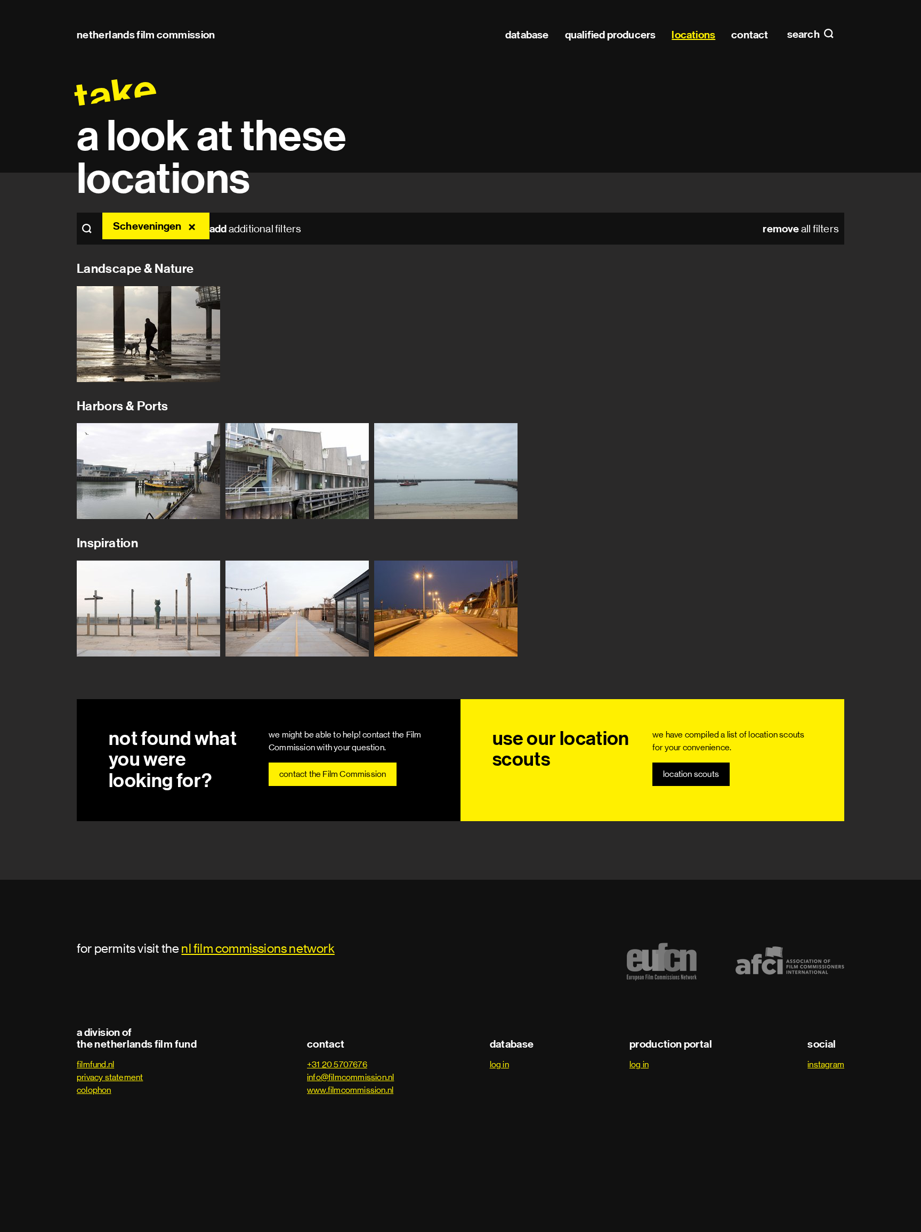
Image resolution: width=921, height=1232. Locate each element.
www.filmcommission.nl (350, 1090)
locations (693, 34)
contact (749, 34)
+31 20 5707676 (337, 1064)
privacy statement (110, 1077)
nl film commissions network (257, 948)
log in (499, 1064)
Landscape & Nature (135, 268)
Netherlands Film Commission (146, 34)
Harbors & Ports (122, 406)
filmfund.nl (95, 1064)
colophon (94, 1090)
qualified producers (610, 34)
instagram (825, 1064)
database (527, 34)
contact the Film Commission (332, 774)
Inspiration (107, 543)
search (804, 34)
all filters (801, 228)
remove (193, 226)
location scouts (691, 774)
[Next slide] (894, 334)
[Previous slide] (26, 334)
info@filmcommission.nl (350, 1077)
